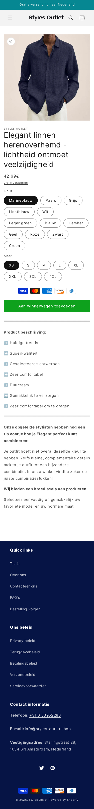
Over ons (18, 575)
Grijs (73, 200)
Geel (13, 234)
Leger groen (20, 223)
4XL (53, 276)
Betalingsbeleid (23, 663)
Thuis (15, 563)
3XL (33, 276)
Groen (14, 245)
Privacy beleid (22, 640)
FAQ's (15, 597)
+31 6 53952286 (45, 715)
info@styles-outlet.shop (48, 728)
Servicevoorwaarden (28, 686)
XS (11, 265)
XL (76, 265)
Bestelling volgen (25, 609)
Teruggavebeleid (25, 652)
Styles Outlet (38, 799)
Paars (51, 200)
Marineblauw (21, 200)
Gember (76, 223)
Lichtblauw (19, 211)
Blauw (50, 223)
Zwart (57, 234)
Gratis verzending (16, 182)
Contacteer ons (23, 586)
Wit (45, 211)
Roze (35, 234)
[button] (10, 17)
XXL (12, 276)
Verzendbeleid (23, 674)
